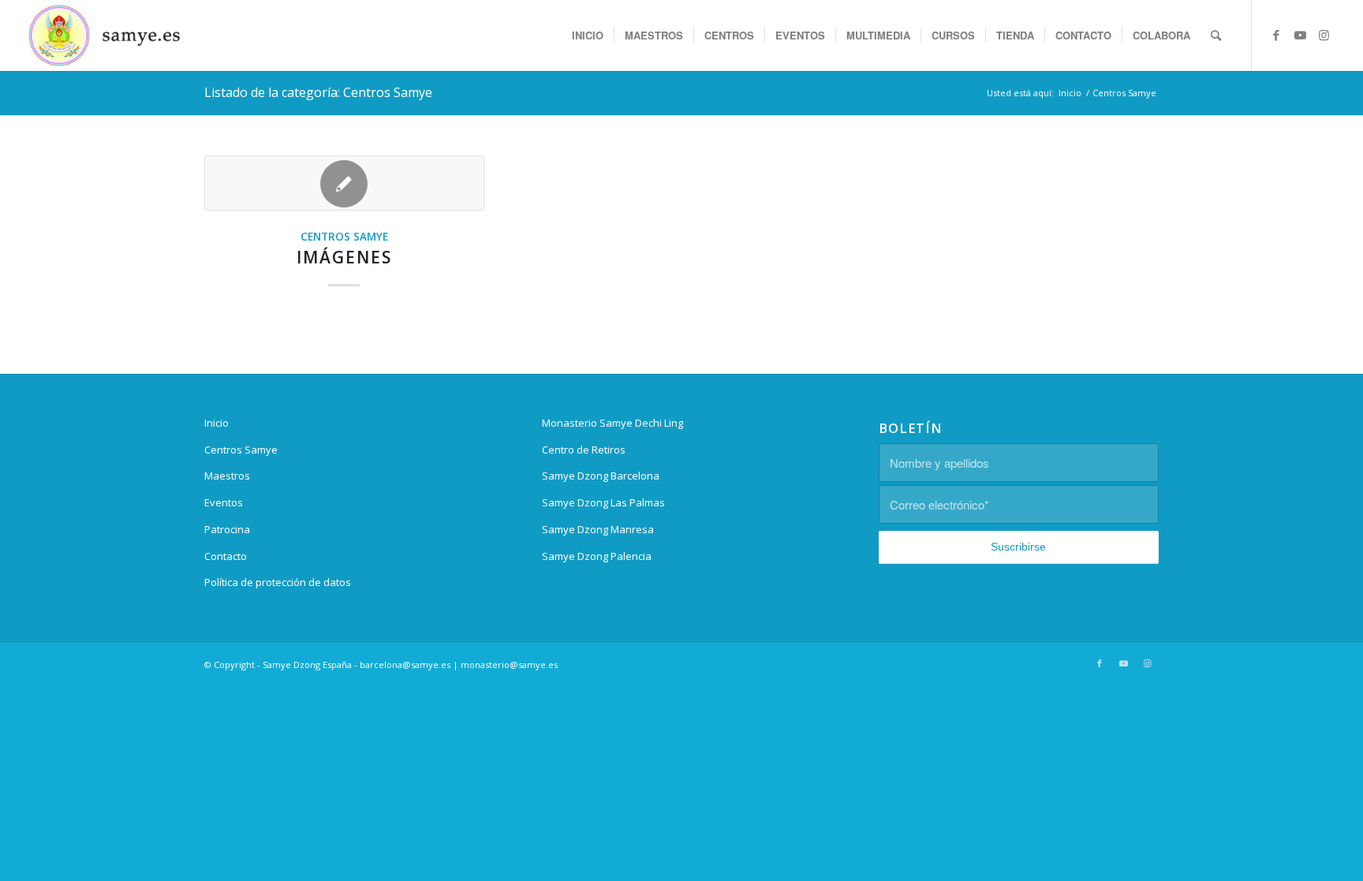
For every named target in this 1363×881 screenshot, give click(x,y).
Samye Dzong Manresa (598, 529)
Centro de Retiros (583, 449)
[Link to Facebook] (1276, 35)
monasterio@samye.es (509, 664)
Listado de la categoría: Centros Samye (318, 92)
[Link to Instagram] (1323, 35)
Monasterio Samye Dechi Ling (612, 423)
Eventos (223, 502)
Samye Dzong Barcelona (600, 475)
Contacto (225, 556)
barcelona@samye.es (405, 664)
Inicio (216, 423)
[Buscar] (1216, 35)
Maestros (227, 475)
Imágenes (344, 257)
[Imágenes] (344, 183)
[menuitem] (588, 35)
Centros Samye (344, 237)
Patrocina (227, 529)
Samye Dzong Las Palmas (603, 502)
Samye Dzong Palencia (597, 556)
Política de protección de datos (277, 582)
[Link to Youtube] (1300, 35)
